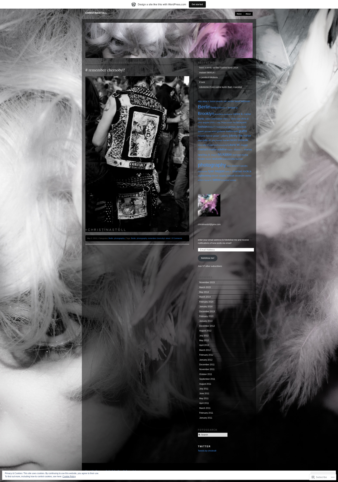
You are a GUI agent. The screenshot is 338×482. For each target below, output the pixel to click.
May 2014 (204, 292)
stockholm (240, 176)
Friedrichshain (221, 127)
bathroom (245, 101)
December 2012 (207, 326)
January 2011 (205, 418)
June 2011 (204, 393)
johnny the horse (240, 135)
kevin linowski (239, 140)
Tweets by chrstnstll (207, 451)
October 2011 (205, 374)
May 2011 (204, 398)
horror (209, 136)
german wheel (211, 131)
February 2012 (206, 355)
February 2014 (206, 302)
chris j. (213, 122)
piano (229, 166)
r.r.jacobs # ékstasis (208, 77)
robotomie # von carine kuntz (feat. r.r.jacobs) (220, 87)
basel (237, 101)
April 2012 (204, 345)
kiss (200, 145)
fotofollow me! (207, 258)
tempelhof (225, 180)
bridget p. (233, 107)
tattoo (217, 180)
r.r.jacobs (243, 166)
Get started (197, 4)
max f (214, 154)
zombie (233, 180)
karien (226, 140)
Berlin (111, 238)
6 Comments (177, 238)
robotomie (203, 171)
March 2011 (205, 408)
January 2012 (205, 360)
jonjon (200, 140)
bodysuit (216, 107)
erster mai (231, 122)
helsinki (201, 136)
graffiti (243, 131)
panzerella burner (233, 158)
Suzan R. (208, 180)
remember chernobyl (156, 238)
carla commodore (213, 118)
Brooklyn (206, 113)
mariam (203, 149)
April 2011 (204, 403)
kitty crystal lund (210, 145)
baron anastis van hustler (222, 101)
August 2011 (205, 384)
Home (239, 14)
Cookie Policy (69, 476)
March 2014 (205, 297)
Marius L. (238, 149)
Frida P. (211, 127)
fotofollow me (210, 235)
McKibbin (225, 154)
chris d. (245, 118)
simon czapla (218, 175)
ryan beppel (216, 171)
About (248, 14)
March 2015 (205, 287)
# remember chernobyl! (105, 70)
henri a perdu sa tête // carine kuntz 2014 (218, 67)
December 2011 (207, 364)
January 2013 (205, 321)
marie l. (230, 150)
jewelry (225, 136)
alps (200, 101)
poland (235, 166)
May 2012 (204, 340)
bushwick (228, 114)
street (168, 238)
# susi (202, 82)
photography (119, 238)
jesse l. (217, 136)
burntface (219, 114)
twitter (204, 446)
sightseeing (204, 175)
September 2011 (207, 379)
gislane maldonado (227, 131)
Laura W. (234, 145)
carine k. (238, 113)
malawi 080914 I (207, 72)
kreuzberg (222, 145)
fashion (202, 126)
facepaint (241, 122)
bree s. (224, 108)
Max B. (207, 155)
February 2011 (206, 413)
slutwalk (230, 176)
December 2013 (207, 311)
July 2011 (203, 389)
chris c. (226, 118)
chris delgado (203, 122)
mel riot (237, 154)
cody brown (222, 122)
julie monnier (217, 140)
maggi (244, 145)
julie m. (207, 140)
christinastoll (96, 12)
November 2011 (207, 369)
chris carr (235, 118)
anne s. (205, 101)
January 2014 (205, 306)
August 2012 (205, 331)
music (208, 159)
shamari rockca (241, 171)
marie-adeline (218, 149)
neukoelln (217, 158)
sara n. (228, 171)
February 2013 (206, 316)
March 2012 (205, 350)
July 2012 (204, 335)
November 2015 (207, 282)
